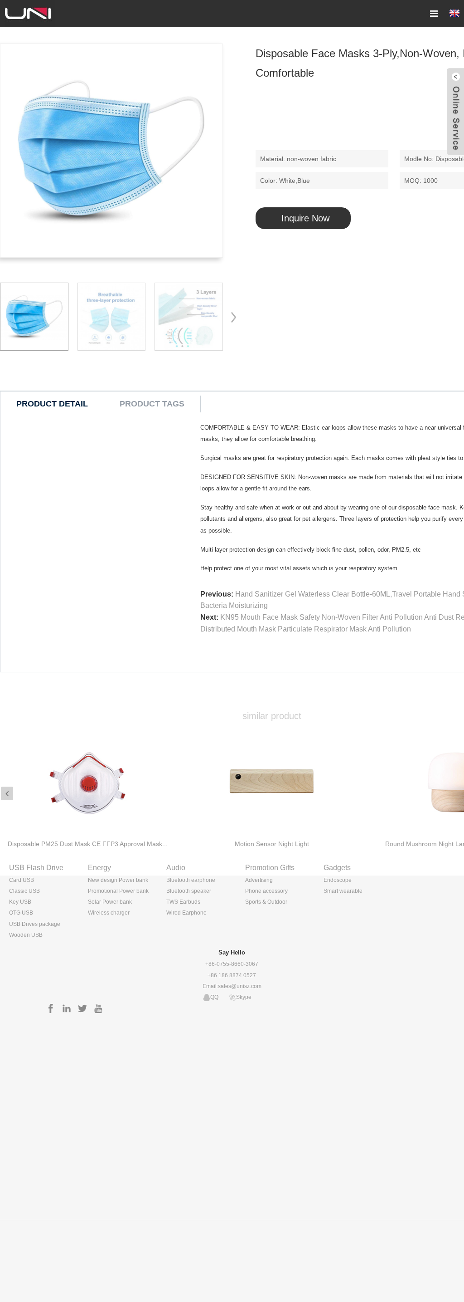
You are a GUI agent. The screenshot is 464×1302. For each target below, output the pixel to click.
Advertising (259, 880)
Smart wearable (343, 891)
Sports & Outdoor (266, 902)
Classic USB (24, 891)
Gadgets (337, 867)
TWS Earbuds (183, 902)
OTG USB (21, 913)
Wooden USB (26, 935)
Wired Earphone (186, 913)
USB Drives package (34, 924)
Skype (243, 997)
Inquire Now (305, 218)
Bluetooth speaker (188, 891)
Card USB (21, 880)
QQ (214, 997)
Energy (99, 867)
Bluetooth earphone (190, 880)
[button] (236, 316)
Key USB (20, 902)
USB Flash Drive (36, 867)
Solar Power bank (110, 902)
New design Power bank (118, 880)
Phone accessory (266, 891)
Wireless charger (109, 913)
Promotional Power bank (118, 891)
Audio (175, 867)
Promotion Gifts (270, 867)
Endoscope (338, 880)
